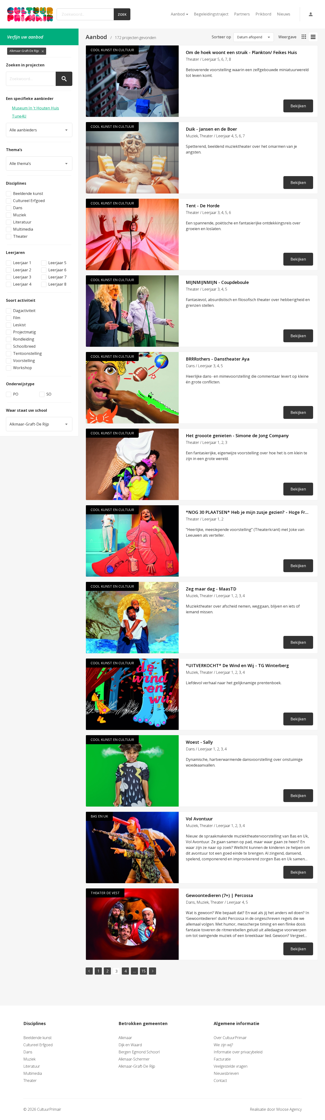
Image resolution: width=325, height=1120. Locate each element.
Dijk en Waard (130, 1044)
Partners (242, 14)
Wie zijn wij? (223, 1044)
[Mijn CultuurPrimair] (310, 14)
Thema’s (14, 149)
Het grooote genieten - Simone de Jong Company (237, 435)
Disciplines (16, 183)
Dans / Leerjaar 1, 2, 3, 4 (206, 749)
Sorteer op (221, 37)
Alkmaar (125, 1037)
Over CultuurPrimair (230, 1037)
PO (15, 394)
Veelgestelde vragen (230, 1066)
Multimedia (23, 229)
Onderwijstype (20, 384)
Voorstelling (24, 360)
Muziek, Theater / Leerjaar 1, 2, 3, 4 (215, 595)
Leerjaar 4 (22, 284)
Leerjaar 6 (57, 270)
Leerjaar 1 (22, 262)
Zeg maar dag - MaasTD (211, 589)
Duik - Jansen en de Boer (211, 129)
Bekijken (298, 106)
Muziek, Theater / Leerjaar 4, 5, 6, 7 (215, 136)
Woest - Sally (199, 742)
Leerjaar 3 (22, 277)
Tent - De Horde (203, 205)
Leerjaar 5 (57, 262)
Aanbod (178, 14)
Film (16, 317)
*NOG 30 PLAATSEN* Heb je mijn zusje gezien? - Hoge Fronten (248, 512)
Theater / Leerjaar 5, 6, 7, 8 (208, 59)
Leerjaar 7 (57, 277)
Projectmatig (24, 332)
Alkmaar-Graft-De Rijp (136, 1066)
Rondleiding (23, 339)
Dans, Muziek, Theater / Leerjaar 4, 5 (217, 902)
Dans (17, 207)
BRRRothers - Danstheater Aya (218, 359)
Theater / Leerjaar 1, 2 (204, 519)
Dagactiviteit (24, 310)
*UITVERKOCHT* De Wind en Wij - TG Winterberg (237, 665)
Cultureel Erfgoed (29, 200)
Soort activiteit (20, 300)
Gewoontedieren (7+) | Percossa (219, 895)
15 (143, 971)
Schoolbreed (24, 346)
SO (48, 394)
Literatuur (22, 222)
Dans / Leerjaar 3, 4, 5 (204, 365)
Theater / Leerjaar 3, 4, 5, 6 (208, 212)
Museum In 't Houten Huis (35, 108)
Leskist (19, 324)
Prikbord (263, 14)
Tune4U (19, 116)
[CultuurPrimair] (30, 14)
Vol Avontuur (199, 819)
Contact (220, 1080)
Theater (20, 236)
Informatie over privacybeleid (238, 1052)
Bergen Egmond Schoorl (139, 1052)
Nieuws (283, 14)
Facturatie (222, 1059)
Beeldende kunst (28, 193)
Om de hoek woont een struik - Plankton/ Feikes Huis (241, 52)
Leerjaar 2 (22, 270)
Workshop (22, 367)
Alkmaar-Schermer (134, 1059)
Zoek (122, 14)
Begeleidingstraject (211, 14)
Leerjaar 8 (57, 284)
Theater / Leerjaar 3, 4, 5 (206, 289)
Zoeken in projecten (25, 65)
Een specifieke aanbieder (30, 98)
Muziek (19, 215)
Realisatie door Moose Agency (276, 1109)
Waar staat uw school (26, 410)
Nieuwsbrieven (226, 1073)
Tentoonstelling (27, 353)
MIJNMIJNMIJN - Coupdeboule (217, 282)
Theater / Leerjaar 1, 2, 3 (206, 442)
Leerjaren (15, 252)
